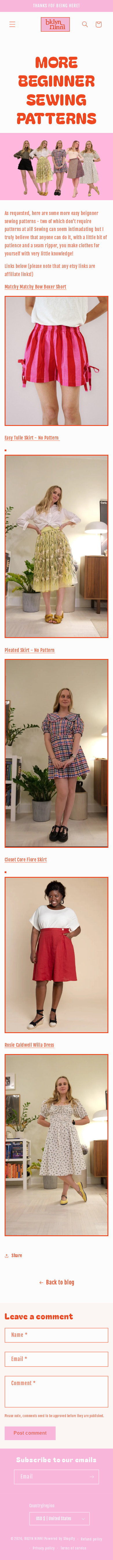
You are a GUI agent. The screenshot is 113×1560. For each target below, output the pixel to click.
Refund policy (91, 1539)
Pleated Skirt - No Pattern (30, 650)
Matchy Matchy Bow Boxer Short (35, 287)
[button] (12, 24)
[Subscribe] (91, 1477)
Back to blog (60, 1282)
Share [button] (17, 1255)
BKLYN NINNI (33, 1539)
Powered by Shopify (59, 1539)
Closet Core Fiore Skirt (26, 860)
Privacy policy (43, 1548)
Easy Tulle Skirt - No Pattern (32, 438)
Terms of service (73, 1548)
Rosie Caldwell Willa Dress (29, 1045)
